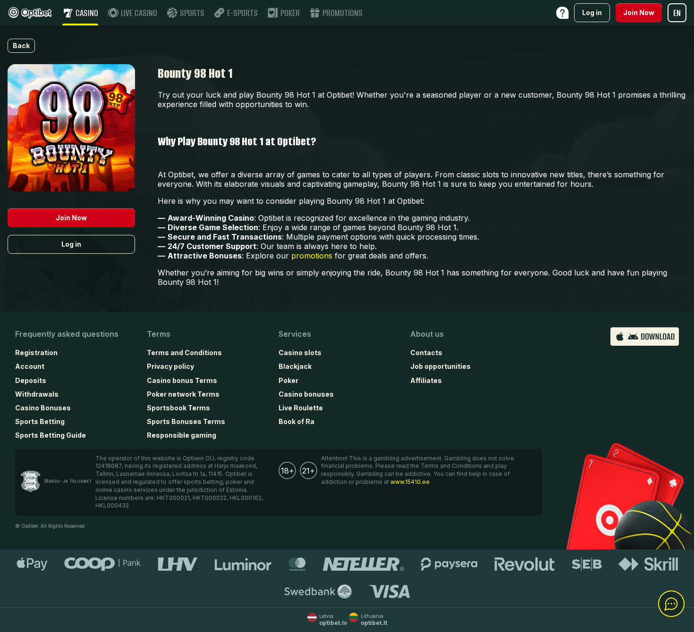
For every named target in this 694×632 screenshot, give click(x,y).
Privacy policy (170, 366)
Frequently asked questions (66, 334)
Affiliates (426, 380)
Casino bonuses (306, 394)
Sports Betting (40, 421)
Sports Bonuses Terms (186, 421)
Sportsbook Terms (178, 408)
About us (427, 334)
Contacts (426, 353)
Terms (158, 334)
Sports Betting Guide (50, 435)
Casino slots (300, 353)
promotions (311, 255)
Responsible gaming (181, 435)
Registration (36, 353)
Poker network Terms (183, 394)
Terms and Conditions (184, 353)
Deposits (30, 380)
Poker (288, 380)
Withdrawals (37, 394)
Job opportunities (440, 366)
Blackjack (295, 366)
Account (29, 366)
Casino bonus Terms (182, 380)
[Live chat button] (671, 604)
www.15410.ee (410, 481)
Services (295, 334)
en (677, 13)
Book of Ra (296, 421)
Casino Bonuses (43, 408)
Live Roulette (301, 408)
